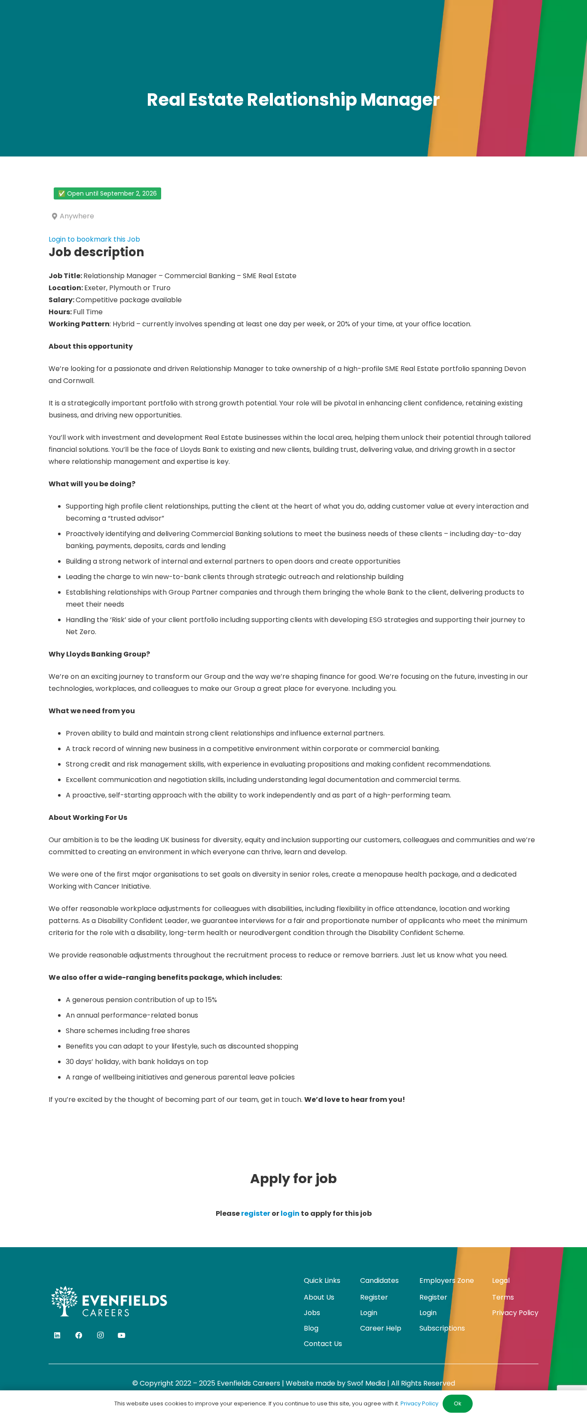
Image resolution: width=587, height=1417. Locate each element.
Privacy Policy (515, 1313)
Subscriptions (442, 1328)
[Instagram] (100, 1335)
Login (368, 1313)
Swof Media (366, 1383)
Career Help (380, 1328)
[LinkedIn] (57, 1335)
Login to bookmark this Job (94, 239)
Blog (311, 1328)
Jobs (312, 1313)
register (255, 1213)
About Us (319, 1297)
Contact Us (323, 1344)
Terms (503, 1297)
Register (374, 1297)
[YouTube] (121, 1335)
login (290, 1213)
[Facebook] (78, 1335)
